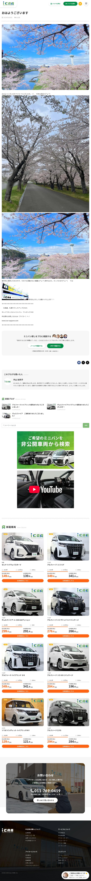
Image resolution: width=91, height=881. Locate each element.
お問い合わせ (29, 863)
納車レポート (62, 860)
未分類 (18, 17)
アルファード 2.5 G (54, 730)
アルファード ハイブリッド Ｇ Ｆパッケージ (63, 620)
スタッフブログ (63, 858)
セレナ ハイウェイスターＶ (11, 565)
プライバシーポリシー (32, 865)
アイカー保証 (62, 843)
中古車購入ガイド (30, 840)
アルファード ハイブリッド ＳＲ (13, 675)
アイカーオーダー (63, 838)
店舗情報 (28, 860)
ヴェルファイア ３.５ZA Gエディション (16, 620)
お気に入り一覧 (30, 835)
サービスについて (64, 829)
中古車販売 (61, 833)
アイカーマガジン (63, 855)
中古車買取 (61, 835)
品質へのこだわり (30, 838)
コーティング (62, 846)
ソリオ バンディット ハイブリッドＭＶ (16, 730)
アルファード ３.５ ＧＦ (55, 565)
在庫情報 (28, 833)
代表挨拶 (28, 858)
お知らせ (61, 863)
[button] (79, 362)
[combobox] (42, 425)
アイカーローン (62, 840)
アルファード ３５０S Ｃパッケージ (60, 675)
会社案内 (28, 855)
